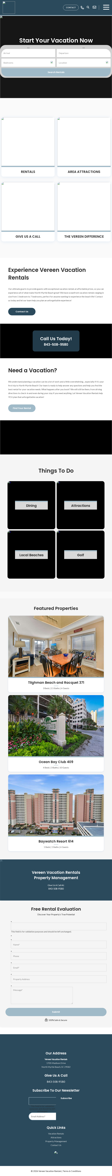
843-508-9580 (56, 888)
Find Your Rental (22, 408)
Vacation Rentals (56, 1133)
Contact (71, 7)
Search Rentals (56, 72)
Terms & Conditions (72, 1171)
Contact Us (22, 311)
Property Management (56, 1141)
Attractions (56, 1137)
